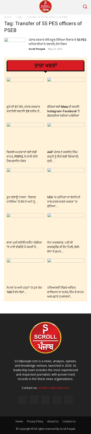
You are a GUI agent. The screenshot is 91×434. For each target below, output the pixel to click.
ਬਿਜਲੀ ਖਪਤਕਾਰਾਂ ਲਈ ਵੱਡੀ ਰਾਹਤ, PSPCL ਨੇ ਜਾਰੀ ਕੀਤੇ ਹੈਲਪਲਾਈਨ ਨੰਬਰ (22, 156)
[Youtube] (68, 400)
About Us (52, 421)
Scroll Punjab (37, 48)
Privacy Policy (35, 421)
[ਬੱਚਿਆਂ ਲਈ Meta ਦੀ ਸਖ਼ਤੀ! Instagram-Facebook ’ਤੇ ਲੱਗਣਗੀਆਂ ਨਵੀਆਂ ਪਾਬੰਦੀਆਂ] (66, 90)
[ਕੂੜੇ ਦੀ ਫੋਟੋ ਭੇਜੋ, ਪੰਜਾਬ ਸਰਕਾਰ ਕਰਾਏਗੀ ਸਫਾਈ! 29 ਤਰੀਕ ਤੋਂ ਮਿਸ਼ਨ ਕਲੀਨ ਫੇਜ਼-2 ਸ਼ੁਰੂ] (25, 90)
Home (8, 17)
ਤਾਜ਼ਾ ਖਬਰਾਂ (45, 65)
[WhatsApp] (57, 400)
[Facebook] (22, 400)
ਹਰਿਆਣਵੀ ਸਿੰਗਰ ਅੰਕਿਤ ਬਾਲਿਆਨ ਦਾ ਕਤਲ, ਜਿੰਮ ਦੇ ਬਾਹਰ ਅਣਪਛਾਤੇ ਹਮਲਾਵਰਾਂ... (65, 292)
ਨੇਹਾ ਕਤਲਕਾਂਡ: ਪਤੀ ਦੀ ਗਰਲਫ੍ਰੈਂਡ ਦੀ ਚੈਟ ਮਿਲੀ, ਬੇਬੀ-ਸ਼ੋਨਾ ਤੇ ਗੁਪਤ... (63, 247)
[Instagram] (34, 399)
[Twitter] (45, 400)
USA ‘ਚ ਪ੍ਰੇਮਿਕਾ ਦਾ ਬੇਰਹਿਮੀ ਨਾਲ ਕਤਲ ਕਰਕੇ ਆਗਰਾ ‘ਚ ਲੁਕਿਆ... (63, 202)
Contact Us (69, 421)
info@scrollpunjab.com (53, 388)
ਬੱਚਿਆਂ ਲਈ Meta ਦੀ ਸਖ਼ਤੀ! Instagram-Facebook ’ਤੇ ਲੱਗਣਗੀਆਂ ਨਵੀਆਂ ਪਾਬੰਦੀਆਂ (63, 111)
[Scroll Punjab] (45, 6)
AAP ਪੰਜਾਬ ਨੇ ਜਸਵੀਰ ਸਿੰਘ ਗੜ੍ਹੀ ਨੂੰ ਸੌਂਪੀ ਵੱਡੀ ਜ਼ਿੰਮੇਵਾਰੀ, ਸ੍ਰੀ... (63, 156)
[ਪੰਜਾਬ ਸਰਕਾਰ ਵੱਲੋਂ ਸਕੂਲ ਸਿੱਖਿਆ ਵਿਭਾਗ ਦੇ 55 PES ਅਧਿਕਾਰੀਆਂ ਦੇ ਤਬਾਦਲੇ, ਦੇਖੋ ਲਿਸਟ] (14, 45)
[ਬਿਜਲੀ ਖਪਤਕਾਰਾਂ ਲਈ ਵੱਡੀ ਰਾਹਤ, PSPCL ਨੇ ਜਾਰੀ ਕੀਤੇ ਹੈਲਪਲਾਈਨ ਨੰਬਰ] (25, 135)
